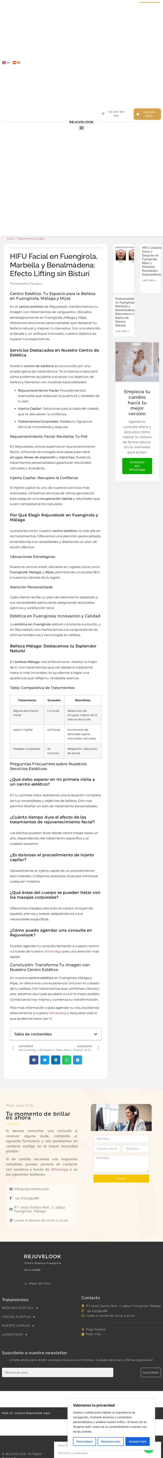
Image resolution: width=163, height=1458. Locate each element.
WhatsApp (53, 951)
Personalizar (85, 1441)
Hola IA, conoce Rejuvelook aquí (26, 1413)
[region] (111, 1424)
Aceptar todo (137, 1441)
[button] (81, 127)
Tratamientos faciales (31, 238)
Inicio (10, 238)
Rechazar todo (110, 1441)
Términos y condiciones (73, 1453)
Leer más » (149, 280)
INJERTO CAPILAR (16, 1325)
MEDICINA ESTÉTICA (18, 1308)
